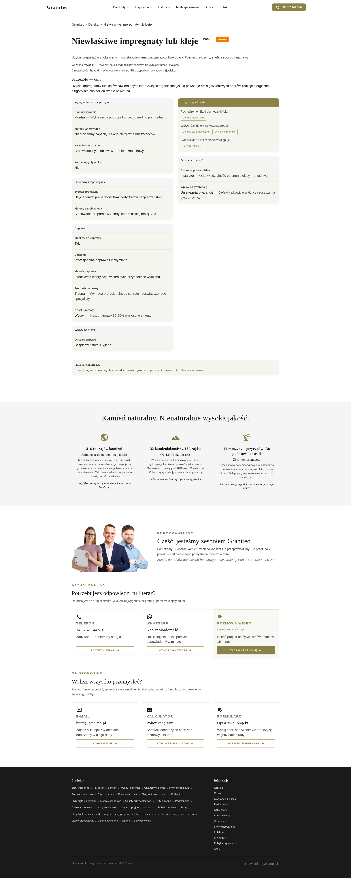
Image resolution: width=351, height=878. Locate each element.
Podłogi (175, 794)
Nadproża (148, 807)
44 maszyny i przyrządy (242, 449)
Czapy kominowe (106, 807)
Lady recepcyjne (129, 807)
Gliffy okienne (163, 800)
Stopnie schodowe (110, 800)
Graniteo (78, 24)
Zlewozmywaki (142, 820)
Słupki (164, 814)
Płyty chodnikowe (179, 787)
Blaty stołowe (149, 794)
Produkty (119, 7)
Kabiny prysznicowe (183, 814)
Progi (184, 807)
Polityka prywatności (225, 843)
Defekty (93, 24)
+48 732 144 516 (291, 7)
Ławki (164, 794)
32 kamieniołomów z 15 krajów (175, 449)
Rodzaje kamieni (188, 7)
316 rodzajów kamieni (104, 449)
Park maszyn (221, 804)
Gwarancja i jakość (192, 370)
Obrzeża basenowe (145, 814)
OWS (217, 848)
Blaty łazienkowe (127, 794)
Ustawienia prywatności (261, 864)
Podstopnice (182, 800)
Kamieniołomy (222, 815)
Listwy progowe (121, 814)
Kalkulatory (220, 809)
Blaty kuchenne (80, 787)
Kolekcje (219, 832)
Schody (112, 787)
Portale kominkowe (83, 794)
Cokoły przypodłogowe (138, 800)
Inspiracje (142, 7)
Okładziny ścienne (154, 787)
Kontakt (223, 7)
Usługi (162, 7)
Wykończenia (221, 821)
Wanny (126, 820)
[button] (193, 118)
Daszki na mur (106, 794)
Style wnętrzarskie (224, 826)
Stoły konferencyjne (83, 814)
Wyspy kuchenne (130, 787)
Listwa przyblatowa (83, 820)
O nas (208, 7)
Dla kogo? (220, 837)
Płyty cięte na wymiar (84, 800)
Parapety (98, 787)
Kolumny (103, 814)
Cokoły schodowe (82, 807)
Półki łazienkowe (167, 807)
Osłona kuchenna (108, 820)
